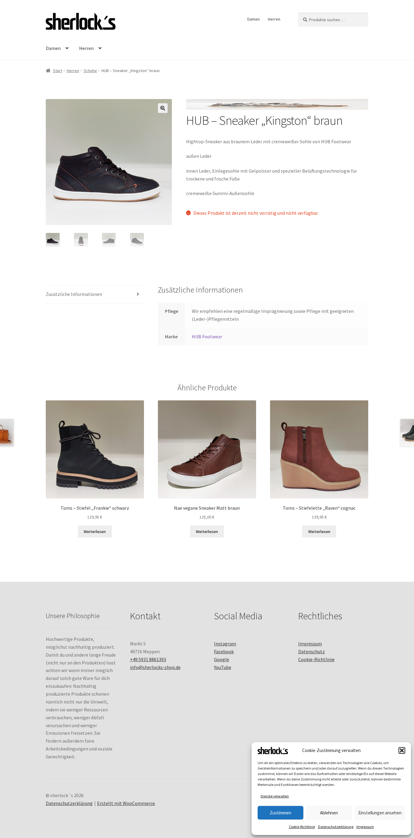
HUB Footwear (207, 336)
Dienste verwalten (275, 796)
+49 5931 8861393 (148, 659)
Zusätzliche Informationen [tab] (74, 294)
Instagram (225, 644)
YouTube (222, 667)
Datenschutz (311, 651)
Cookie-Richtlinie (302, 826)
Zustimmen (280, 813)
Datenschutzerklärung (335, 826)
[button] (402, 750)
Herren (274, 19)
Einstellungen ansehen (380, 813)
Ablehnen (329, 813)
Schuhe (90, 70)
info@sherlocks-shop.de (155, 667)
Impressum (365, 826)
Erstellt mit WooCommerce (126, 803)
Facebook (224, 651)
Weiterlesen (95, 531)
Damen (253, 19)
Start (57, 70)
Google (221, 659)
